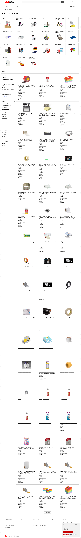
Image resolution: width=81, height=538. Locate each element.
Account (73, 6)
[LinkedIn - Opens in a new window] (63, 522)
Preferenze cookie (32, 535)
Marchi (16, 6)
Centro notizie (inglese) (24, 522)
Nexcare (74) (4, 134)
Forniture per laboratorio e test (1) (8, 89)
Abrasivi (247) (4, 77)
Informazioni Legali (11, 535)
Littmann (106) (4, 132)
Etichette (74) (4, 87)
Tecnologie (6, 530)
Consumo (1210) (4, 107)
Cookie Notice (65, 529)
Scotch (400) (4, 138)
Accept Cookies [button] (66, 534)
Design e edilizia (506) (6, 109)
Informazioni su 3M (8, 522)
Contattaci (53, 522)
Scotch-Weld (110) (5, 141)
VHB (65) (3, 145)
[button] (73, 534)
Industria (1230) (4, 114)
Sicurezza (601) (4, 118)
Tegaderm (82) (4, 143)
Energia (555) (4, 112)
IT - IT (73, 1)
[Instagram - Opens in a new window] (75, 522)
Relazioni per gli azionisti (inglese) (10, 525)
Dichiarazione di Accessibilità (25, 535)
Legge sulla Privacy (17, 535)
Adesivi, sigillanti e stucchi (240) (7, 79)
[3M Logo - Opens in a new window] (11, 2)
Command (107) (4, 129)
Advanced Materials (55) (6, 81)
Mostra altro (48, 512)
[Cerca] (62, 2)
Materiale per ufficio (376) (6, 94)
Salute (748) (4, 116)
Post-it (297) (4, 136)
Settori (12, 6)
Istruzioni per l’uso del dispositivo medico (39, 525)
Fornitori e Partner (7, 527)
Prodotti (6, 6)
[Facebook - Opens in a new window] (71, 522)
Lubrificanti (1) (4, 92)
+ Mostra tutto (4, 96)
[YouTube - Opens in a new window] (67, 522)
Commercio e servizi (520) (6, 105)
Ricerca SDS (35, 522)
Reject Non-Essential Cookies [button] (68, 532)
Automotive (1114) (5, 103)
